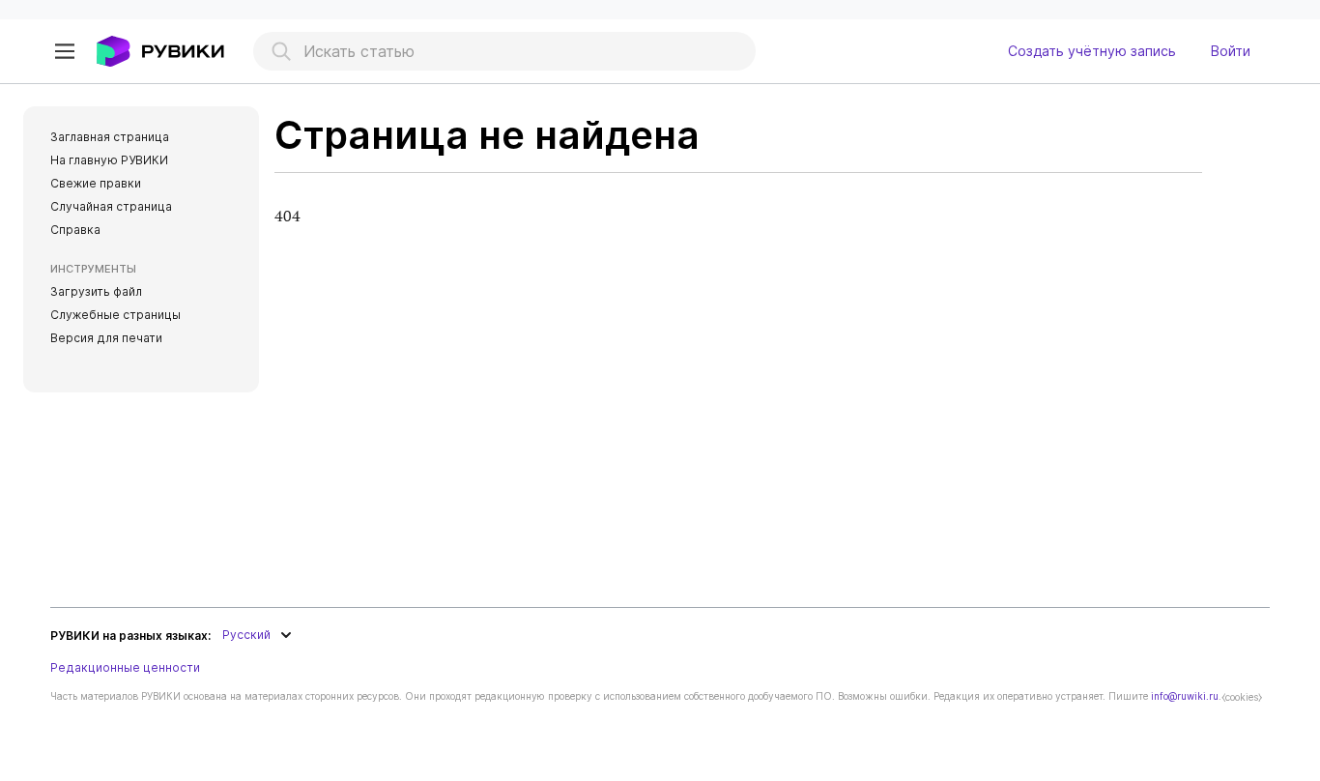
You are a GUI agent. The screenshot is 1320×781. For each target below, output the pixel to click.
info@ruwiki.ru (1185, 696)
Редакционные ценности (125, 667)
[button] (64, 51)
